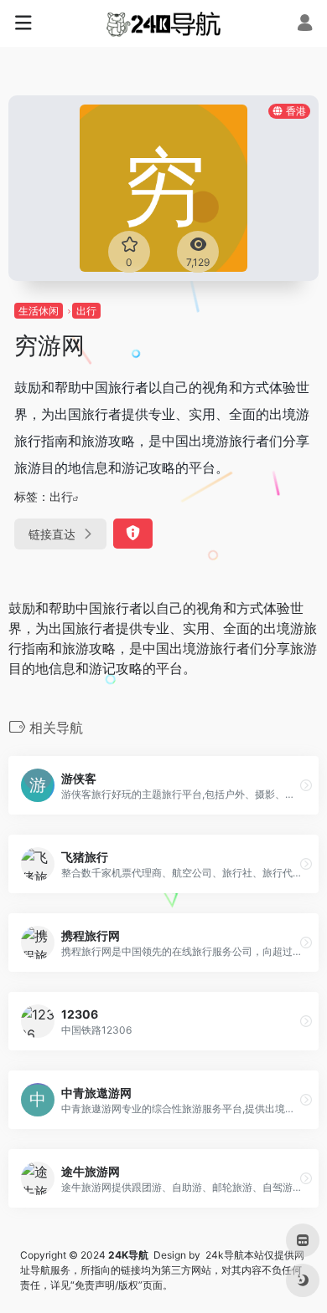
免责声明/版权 (106, 1285)
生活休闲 (38, 310)
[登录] (305, 24)
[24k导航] (163, 23)
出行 (86, 310)
